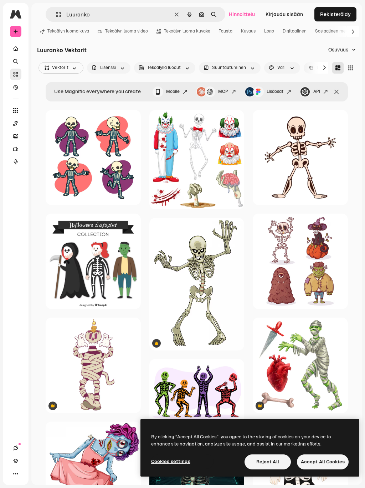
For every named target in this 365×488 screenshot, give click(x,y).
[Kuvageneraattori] (15, 136)
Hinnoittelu (242, 14)
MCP (223, 91)
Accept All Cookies (323, 462)
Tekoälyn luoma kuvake (187, 31)
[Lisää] (15, 473)
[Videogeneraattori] (15, 149)
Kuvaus (248, 31)
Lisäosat (275, 91)
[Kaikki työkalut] (15, 110)
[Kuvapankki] (15, 74)
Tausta (225, 31)
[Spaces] (15, 123)
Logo (269, 31)
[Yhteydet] (15, 448)
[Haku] (15, 61)
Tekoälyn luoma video (126, 31)
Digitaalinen (295, 31)
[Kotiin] (15, 48)
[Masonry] (338, 68)
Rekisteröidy (335, 14)
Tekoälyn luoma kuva (68, 31)
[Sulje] (336, 92)
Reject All (267, 462)
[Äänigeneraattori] (15, 162)
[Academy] (15, 461)
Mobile (173, 91)
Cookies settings (170, 461)
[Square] (350, 68)
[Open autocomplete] (56, 14)
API (316, 91)
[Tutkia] (15, 87)
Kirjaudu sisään (284, 14)
